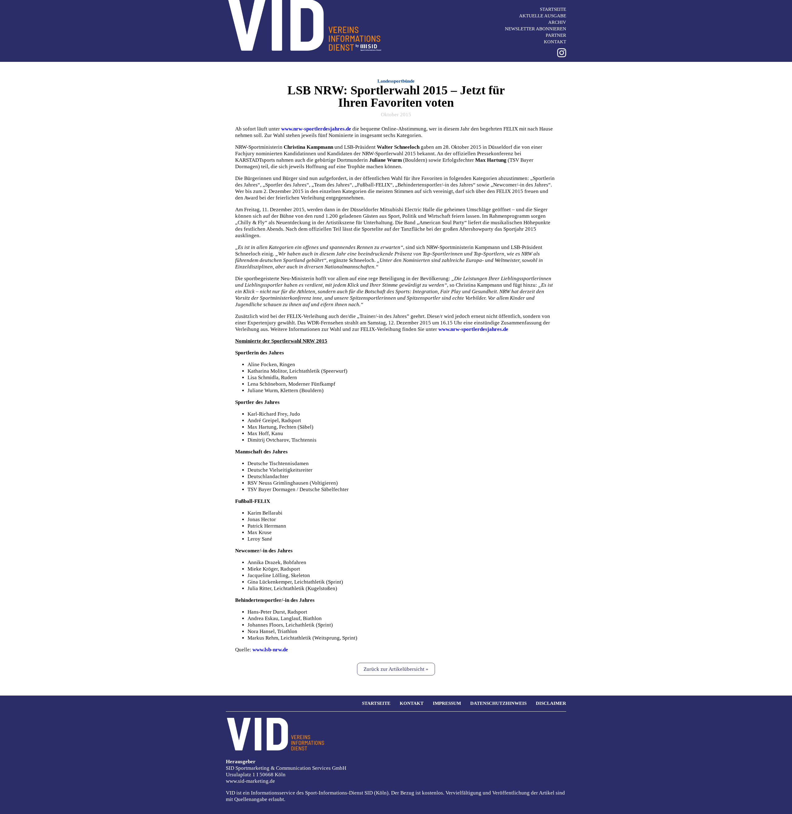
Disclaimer (551, 703)
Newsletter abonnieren (535, 28)
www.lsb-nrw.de (270, 650)
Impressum (447, 703)
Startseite (553, 9)
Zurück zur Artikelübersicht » (396, 669)
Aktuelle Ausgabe (542, 15)
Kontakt (555, 41)
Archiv (557, 22)
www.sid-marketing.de (250, 781)
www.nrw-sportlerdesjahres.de (316, 129)
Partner (556, 35)
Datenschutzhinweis (498, 703)
